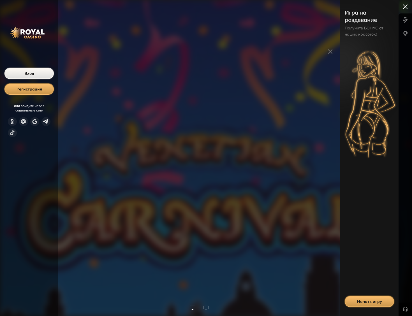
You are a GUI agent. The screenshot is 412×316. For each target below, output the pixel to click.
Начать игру (369, 301)
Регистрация (29, 89)
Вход (29, 73)
